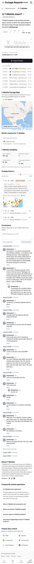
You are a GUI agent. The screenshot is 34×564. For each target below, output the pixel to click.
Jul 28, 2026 (8, 180)
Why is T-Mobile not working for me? (14, 504)
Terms (19, 556)
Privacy (13, 556)
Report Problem (18, 61)
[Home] (2, 8)
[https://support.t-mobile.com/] (14, 478)
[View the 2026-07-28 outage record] (20, 174)
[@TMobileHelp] (9, 478)
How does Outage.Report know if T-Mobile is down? (16, 520)
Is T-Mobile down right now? (12, 489)
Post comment (26, 242)
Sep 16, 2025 (8, 217)
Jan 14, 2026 (8, 211)
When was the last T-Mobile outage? (14, 509)
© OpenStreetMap (28, 127)
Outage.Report (12, 2)
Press (8, 556)
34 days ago (13, 27)
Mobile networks (10, 8)
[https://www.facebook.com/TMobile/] (12, 478)
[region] (17, 115)
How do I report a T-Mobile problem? (14, 514)
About (3, 556)
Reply (8, 265)
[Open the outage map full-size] (13, 202)
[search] (31, 2)
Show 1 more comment (9, 449)
